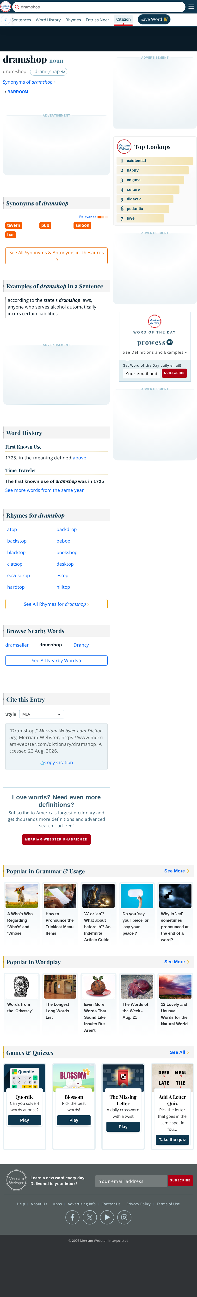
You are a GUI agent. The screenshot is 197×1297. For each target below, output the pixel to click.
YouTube (107, 1217)
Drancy (81, 645)
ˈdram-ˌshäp (47, 71)
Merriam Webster (16, 1180)
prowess (151, 342)
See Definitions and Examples (153, 352)
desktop (65, 564)
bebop (63, 541)
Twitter (90, 1217)
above (79, 458)
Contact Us (112, 1203)
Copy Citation (58, 762)
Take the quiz (172, 1139)
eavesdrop (18, 575)
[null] (169, 342)
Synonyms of (28, 82)
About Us (39, 1203)
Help (21, 1203)
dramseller (17, 645)
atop (12, 529)
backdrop (66, 529)
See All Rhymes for (55, 604)
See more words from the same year (44, 490)
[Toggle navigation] (191, 7)
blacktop (16, 552)
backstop (17, 541)
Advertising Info (82, 1203)
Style (10, 714)
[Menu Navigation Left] (6, 20)
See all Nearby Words (55, 660)
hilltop (63, 587)
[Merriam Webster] (154, 321)
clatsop (15, 564)
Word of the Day (154, 332)
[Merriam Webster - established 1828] (5, 6)
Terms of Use (168, 1203)
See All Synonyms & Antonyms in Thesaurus (56, 252)
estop (62, 575)
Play (24, 1120)
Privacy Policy (139, 1203)
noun (56, 60)
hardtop (16, 587)
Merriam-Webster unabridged (56, 839)
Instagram (124, 1217)
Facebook (72, 1217)
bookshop (67, 552)
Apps (58, 1203)
